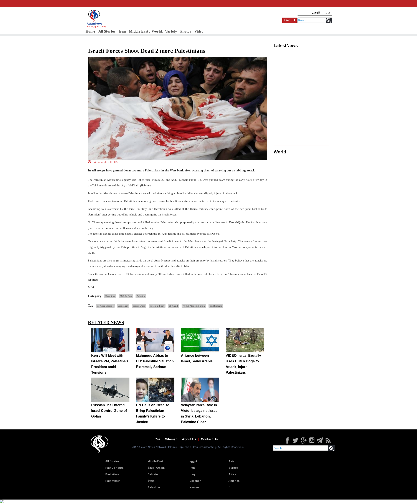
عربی (327, 12)
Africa (232, 474)
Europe (233, 468)
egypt (193, 461)
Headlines (110, 296)
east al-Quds (139, 305)
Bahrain (152, 474)
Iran (122, 31)
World (157, 31)
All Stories (106, 31)
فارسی (316, 12)
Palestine (141, 296)
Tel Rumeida (216, 305)
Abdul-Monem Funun (194, 305)
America (234, 481)
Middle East (138, 31)
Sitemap (171, 439)
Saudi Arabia (156, 468)
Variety (171, 31)
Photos (185, 31)
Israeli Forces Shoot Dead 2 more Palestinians (146, 51)
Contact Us (209, 439)
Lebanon (195, 481)
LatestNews (286, 45)
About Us (189, 439)
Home (90, 31)
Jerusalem (123, 305)
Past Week (112, 474)
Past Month (112, 481)
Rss (158, 439)
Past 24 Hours (114, 468)
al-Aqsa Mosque (105, 305)
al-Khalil (173, 305)
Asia (231, 461)
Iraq (192, 474)
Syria (150, 481)
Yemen (194, 487)
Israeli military (157, 305)
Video (199, 31)
